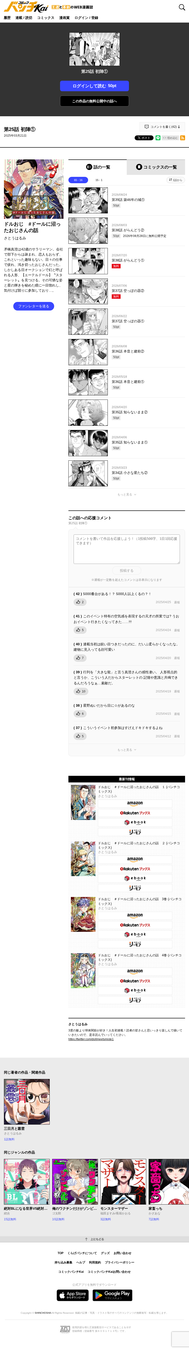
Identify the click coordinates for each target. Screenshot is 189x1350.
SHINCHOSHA (43, 1312)
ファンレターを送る (33, 306)
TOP (60, 1253)
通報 (177, 602)
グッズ (105, 1253)
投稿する (127, 570)
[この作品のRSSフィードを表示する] (182, 137)
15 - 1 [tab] (98, 180)
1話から (177, 180)
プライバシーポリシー (119, 1262)
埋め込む (172, 137)
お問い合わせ (122, 1253)
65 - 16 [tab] (78, 180)
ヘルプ (80, 1262)
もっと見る (124, 494)
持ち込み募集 (63, 1262)
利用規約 (95, 1262)
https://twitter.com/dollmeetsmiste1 (91, 1039)
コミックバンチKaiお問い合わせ (109, 1271)
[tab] (97, 167)
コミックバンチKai (71, 1271)
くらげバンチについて (82, 1253)
